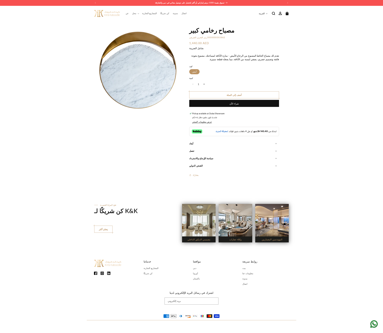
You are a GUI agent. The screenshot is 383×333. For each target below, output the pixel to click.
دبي (194, 268)
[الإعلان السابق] (95, 3)
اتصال (244, 284)
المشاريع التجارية (151, 268)
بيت (244, 268)
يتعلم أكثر (103, 229)
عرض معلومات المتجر (202, 122)
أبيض (194, 71)
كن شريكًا (148, 273)
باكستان (196, 278)
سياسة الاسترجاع (122, 326)
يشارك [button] (196, 175)
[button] (135, 13)
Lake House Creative (280, 326)
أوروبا (195, 273)
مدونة (244, 278)
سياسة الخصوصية (137, 326)
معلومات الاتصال (165, 326)
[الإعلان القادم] (287, 3)
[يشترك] (215, 301)
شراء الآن (234, 103)
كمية (191, 78)
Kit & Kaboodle (107, 326)
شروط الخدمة (151, 326)
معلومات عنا (247, 273)
